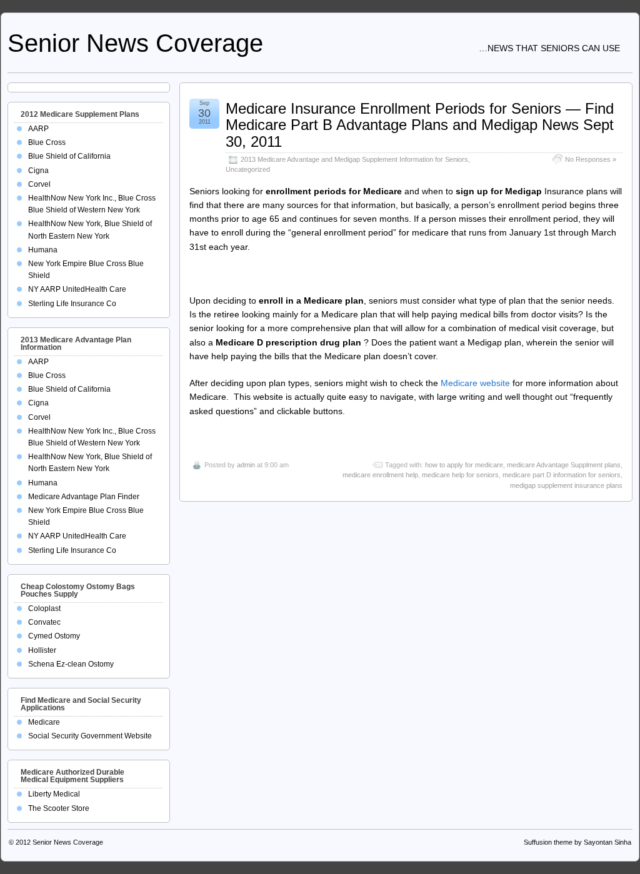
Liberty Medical (54, 794)
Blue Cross (47, 142)
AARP (38, 128)
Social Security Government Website (90, 736)
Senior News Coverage (135, 43)
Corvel (39, 184)
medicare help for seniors (460, 475)
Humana (43, 250)
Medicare (44, 722)
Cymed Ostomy (54, 636)
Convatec (44, 622)
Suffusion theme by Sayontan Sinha (577, 842)
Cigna (38, 170)
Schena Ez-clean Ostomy (71, 664)
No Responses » (590, 159)
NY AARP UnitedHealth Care (77, 289)
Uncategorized (248, 169)
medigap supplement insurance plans (566, 485)
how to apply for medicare (464, 465)
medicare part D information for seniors (561, 475)
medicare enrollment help (380, 475)
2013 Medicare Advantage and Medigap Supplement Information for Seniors (354, 159)
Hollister (42, 650)
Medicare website (475, 383)
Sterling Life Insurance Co (72, 303)
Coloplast (44, 608)
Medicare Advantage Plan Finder (83, 496)
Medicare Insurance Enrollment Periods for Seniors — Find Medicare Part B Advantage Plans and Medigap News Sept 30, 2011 (420, 125)
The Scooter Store (58, 808)
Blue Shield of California (69, 156)
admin (246, 465)
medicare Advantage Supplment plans (564, 465)
